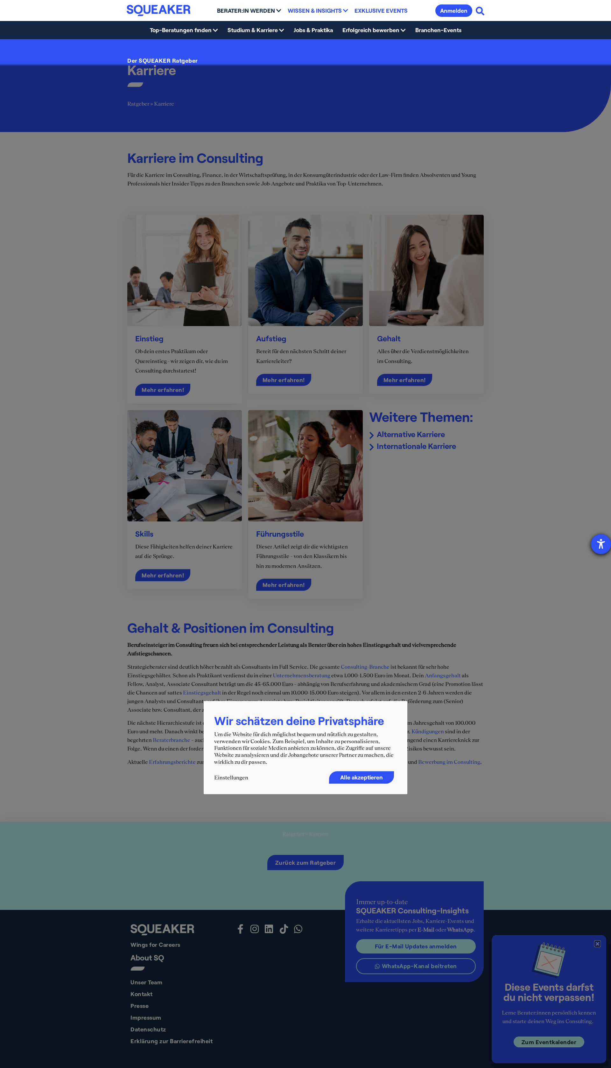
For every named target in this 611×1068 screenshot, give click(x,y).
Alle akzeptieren (361, 777)
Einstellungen (231, 778)
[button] (597, 943)
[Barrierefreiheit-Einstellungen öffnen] (601, 544)
